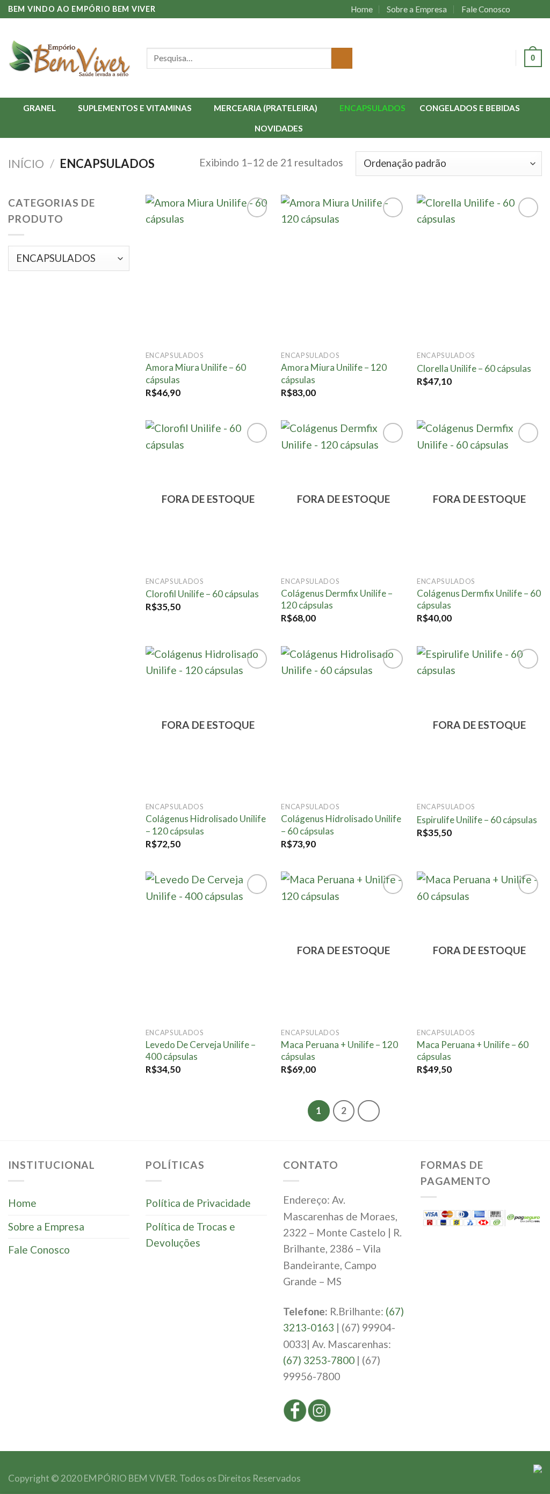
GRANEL (39, 108)
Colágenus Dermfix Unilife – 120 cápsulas (337, 599)
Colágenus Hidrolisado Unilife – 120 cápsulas (206, 824)
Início (26, 163)
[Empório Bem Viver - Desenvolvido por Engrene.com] (69, 58)
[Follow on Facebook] (523, 9)
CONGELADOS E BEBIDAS (469, 108)
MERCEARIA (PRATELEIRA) (265, 108)
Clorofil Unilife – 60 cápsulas (202, 593)
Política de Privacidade (198, 1203)
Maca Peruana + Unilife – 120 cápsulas (339, 1050)
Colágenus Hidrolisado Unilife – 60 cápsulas (341, 824)
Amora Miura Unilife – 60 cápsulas (196, 373)
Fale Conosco (485, 9)
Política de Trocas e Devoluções (190, 1234)
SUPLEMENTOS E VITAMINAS (135, 108)
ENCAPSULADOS (372, 108)
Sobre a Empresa (417, 9)
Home (362, 9)
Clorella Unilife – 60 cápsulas (474, 368)
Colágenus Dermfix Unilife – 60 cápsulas (479, 599)
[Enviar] (341, 58)
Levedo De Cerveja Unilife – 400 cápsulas (201, 1050)
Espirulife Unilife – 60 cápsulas (477, 819)
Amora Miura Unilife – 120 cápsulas (334, 373)
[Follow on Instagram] (535, 9)
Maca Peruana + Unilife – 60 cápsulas (473, 1050)
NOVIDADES (279, 128)
